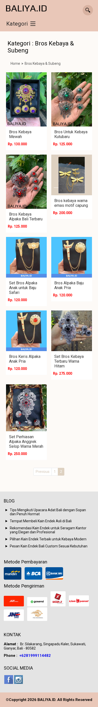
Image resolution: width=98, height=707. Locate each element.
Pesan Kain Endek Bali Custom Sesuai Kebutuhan (48, 546)
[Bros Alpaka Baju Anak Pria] (71, 257)
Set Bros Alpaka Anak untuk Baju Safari (23, 288)
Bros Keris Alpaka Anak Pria (24, 359)
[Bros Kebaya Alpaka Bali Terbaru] (26, 182)
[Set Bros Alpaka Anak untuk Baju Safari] (26, 257)
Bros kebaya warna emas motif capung (71, 203)
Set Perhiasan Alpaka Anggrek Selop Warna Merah (26, 441)
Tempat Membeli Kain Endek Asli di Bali (41, 521)
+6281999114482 (35, 655)
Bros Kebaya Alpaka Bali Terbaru (25, 216)
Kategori (17, 24)
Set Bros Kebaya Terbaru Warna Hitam (69, 361)
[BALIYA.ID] (26, 9)
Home (15, 63)
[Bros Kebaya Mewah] (26, 99)
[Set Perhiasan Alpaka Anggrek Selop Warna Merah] (26, 407)
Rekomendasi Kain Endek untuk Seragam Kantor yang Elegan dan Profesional (48, 530)
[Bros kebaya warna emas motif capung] (71, 175)
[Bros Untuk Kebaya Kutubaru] (71, 99)
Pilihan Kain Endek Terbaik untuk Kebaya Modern (48, 539)
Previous (43, 472)
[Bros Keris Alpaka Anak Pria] (26, 330)
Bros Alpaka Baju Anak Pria (69, 285)
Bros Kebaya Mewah (20, 134)
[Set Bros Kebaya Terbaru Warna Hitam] (71, 330)
